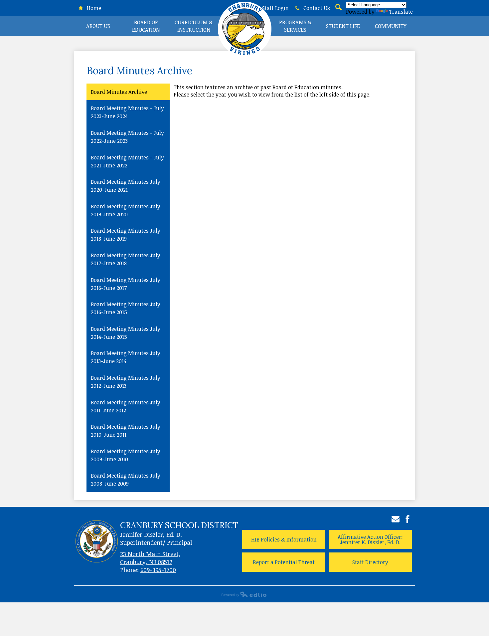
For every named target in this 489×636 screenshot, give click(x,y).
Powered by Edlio (244, 594)
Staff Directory (370, 562)
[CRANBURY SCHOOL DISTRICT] (244, 31)
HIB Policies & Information (284, 539)
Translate (401, 11)
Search (338, 11)
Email (396, 519)
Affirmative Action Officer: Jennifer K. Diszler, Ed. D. (370, 539)
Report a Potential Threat (284, 562)
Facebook (407, 519)
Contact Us (316, 8)
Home (93, 8)
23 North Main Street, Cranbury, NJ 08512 (150, 558)
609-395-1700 (158, 570)
